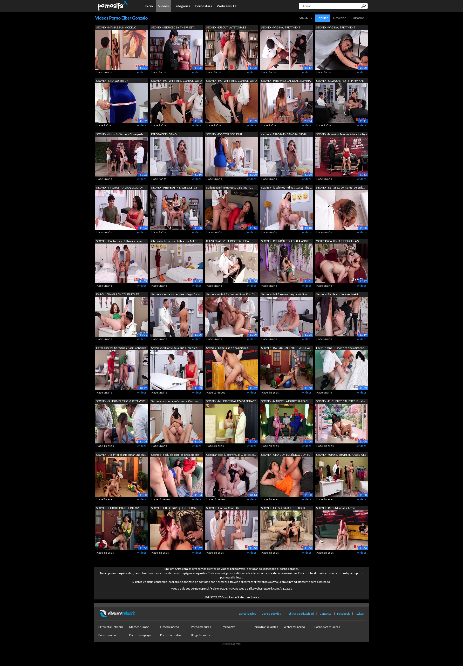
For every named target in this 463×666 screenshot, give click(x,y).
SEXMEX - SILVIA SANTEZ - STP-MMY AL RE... (340, 81)
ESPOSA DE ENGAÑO (164, 134)
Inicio (149, 6)
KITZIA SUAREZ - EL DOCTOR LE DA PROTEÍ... (227, 241)
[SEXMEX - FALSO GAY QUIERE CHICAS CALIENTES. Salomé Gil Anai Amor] (176, 530)
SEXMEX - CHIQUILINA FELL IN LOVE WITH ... (118, 508)
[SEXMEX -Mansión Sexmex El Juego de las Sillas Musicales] (121, 156)
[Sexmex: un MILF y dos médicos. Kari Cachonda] (231, 316)
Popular (322, 18)
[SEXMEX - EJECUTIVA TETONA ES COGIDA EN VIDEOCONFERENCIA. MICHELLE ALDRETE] (231, 49)
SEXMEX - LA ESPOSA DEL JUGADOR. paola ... (283, 508)
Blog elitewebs (200, 635)
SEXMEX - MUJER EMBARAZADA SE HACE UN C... (231, 402)
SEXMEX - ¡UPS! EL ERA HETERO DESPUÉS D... (341, 455)
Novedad (339, 18)
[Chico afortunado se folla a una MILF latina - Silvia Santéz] (176, 263)
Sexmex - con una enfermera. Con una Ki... (174, 402)
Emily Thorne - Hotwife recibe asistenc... (341, 347)
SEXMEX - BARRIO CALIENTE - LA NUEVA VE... (285, 348)
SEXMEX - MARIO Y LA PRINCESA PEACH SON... (285, 402)
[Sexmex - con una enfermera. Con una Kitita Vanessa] (176, 423)
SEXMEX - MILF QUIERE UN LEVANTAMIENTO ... (112, 81)
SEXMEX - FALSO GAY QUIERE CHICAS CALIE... (174, 508)
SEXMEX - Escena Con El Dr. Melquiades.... (222, 508)
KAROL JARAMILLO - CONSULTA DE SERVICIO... (117, 295)
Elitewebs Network (110, 627)
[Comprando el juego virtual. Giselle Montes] (231, 476)
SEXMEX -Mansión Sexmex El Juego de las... (119, 135)
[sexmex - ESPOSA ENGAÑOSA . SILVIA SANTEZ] (286, 156)
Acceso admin (231, 644)
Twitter (360, 613)
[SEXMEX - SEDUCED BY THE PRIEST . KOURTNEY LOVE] (176, 49)
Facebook (343, 613)
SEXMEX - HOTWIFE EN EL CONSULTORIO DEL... (176, 81)
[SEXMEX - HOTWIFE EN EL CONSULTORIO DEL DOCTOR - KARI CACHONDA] (231, 103)
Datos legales (247, 613)
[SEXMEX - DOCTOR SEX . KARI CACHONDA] (231, 156)
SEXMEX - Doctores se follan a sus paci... (120, 241)
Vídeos (163, 6)
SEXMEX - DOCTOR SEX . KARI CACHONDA (224, 135)
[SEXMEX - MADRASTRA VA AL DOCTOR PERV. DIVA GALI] (121, 209)
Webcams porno (294, 627)
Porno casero (107, 635)
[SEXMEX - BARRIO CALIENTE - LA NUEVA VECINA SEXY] (286, 370)
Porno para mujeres (327, 627)
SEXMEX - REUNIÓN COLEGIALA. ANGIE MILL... (285, 241)
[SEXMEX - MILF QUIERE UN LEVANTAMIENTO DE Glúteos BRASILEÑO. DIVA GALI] (121, 103)
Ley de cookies (271, 613)
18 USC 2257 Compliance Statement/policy (231, 597)
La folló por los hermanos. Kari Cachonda (121, 347)
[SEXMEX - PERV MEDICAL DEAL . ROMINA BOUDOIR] (286, 103)
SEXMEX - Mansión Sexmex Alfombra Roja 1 (341, 135)
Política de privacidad (300, 613)
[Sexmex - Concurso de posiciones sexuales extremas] (231, 370)
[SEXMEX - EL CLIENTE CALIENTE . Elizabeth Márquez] (341, 423)
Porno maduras (201, 627)
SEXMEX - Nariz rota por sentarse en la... (340, 187)
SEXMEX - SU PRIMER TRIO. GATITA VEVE (120, 401)
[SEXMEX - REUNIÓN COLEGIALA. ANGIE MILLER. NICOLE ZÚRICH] (286, 263)
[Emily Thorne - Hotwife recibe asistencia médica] (341, 370)
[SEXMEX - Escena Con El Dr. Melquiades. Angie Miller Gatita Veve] (231, 530)
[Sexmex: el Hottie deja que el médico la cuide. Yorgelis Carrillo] (176, 370)
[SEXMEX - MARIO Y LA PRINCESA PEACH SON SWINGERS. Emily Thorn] (286, 423)
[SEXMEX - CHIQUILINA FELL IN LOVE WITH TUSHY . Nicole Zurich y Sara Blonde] (121, 530)
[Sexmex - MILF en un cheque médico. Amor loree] (286, 316)
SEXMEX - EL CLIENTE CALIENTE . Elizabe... (341, 401)
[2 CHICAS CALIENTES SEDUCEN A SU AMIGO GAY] (341, 263)
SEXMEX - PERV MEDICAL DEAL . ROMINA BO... (286, 81)
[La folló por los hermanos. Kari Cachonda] (121, 370)
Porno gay (228, 627)
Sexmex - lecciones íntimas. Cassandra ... (286, 187)
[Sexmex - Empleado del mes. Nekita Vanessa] (341, 316)
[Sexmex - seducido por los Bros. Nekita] (176, 476)
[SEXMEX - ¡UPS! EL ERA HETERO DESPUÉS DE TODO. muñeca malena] (341, 476)
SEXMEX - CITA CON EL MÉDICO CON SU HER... (285, 455)
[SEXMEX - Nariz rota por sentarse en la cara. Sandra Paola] (341, 209)
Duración (358, 18)
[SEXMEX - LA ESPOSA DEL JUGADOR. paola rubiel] (286, 530)
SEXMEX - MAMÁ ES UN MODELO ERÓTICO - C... (116, 28)
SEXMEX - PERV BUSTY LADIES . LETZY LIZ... (174, 188)
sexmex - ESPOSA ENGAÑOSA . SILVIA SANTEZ (283, 135)
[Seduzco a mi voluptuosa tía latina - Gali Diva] (231, 209)
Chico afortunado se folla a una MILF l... (175, 241)
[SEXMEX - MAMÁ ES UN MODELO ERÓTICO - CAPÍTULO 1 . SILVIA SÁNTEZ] (121, 49)
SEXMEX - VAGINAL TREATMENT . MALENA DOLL (281, 28)
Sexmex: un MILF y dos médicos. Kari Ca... (231, 294)
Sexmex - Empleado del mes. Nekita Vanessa (338, 295)
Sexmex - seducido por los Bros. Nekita (175, 454)
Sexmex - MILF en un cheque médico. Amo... (284, 295)
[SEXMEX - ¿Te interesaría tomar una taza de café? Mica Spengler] (121, 476)
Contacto (325, 613)
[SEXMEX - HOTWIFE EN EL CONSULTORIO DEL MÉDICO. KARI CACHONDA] (176, 103)
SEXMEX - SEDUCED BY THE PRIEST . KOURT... (173, 28)
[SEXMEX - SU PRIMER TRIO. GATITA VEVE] (121, 423)
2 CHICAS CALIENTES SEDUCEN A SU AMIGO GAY (338, 241)
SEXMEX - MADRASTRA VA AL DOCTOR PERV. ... (119, 188)
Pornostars (203, 6)
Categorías (182, 6)
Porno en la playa (140, 635)
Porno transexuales (265, 627)
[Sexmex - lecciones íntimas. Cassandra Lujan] (286, 209)
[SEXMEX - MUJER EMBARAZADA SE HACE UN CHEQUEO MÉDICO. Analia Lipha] (231, 423)
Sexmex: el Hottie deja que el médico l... (175, 347)
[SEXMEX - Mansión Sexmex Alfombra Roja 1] (341, 156)
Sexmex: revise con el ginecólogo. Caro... (176, 294)
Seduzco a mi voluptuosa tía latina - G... (229, 187)
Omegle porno (169, 627)
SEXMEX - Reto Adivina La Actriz (335, 508)
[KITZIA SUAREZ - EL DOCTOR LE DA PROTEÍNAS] (231, 263)
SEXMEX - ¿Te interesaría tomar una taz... (121, 454)
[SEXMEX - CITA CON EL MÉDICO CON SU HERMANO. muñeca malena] (286, 476)
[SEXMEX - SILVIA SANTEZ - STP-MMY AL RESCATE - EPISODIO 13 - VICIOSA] (341, 103)
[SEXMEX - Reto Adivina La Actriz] (341, 530)
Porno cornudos (170, 635)
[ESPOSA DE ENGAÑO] (176, 156)
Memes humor (139, 627)
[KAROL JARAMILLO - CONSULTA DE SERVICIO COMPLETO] (121, 316)
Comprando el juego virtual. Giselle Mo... (231, 454)
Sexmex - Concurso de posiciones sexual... (227, 348)
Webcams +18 (227, 6)
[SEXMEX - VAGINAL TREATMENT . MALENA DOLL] (286, 49)
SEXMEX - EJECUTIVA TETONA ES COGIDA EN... (226, 28)
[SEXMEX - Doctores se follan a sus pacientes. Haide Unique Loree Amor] (121, 263)
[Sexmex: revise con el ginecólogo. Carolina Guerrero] (176, 316)
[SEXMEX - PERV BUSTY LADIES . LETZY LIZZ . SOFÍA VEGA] (176, 209)
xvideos (142, 72)
